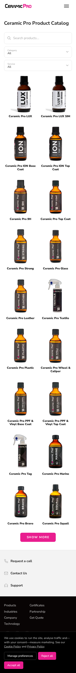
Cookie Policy (12, 646)
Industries (10, 612)
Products (10, 605)
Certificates (37, 605)
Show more (38, 537)
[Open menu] (66, 6)
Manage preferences (20, 656)
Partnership (37, 612)
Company (10, 618)
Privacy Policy (35, 646)
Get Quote (37, 618)
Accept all (13, 665)
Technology (12, 624)
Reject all (47, 656)
